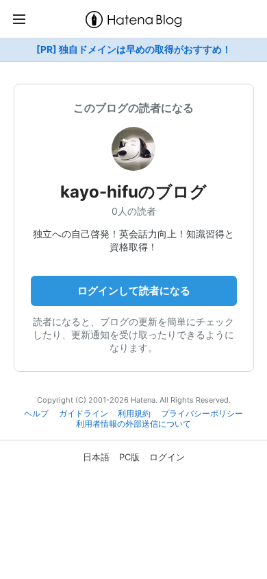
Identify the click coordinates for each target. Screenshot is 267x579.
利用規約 (134, 413)
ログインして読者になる (133, 290)
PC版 (129, 456)
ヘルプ (36, 413)
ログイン (167, 456)
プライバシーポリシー (202, 413)
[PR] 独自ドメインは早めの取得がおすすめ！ (133, 49)
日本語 (96, 456)
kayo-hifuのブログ (133, 192)
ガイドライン (83, 413)
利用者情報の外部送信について (133, 424)
